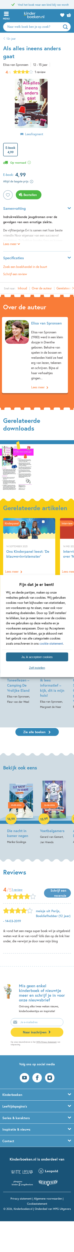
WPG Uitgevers (62, 1209)
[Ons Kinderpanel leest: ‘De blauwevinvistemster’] (29, 547)
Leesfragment (34, 134)
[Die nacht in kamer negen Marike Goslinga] (21, 813)
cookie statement (51, 643)
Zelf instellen (37, 667)
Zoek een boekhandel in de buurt (25, 267)
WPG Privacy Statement (46, 1042)
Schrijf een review (15, 274)
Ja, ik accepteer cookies (37, 656)
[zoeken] (66, 26)
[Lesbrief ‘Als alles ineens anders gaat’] (17, 467)
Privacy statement (21, 1198)
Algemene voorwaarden (48, 1198)
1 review (40, 72)
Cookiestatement (37, 1203)
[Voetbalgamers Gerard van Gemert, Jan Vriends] (54, 813)
